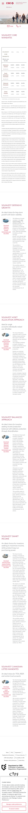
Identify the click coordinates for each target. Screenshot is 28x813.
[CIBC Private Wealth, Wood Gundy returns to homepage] (16, 3)
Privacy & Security (20, 755)
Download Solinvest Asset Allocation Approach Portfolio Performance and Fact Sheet (6, 344)
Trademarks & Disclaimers (8, 755)
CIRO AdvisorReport (8, 757)
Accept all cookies (14, 808)
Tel (20, 26)
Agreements (18, 752)
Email (11, 26)
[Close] (25, 779)
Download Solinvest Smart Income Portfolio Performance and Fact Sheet (6, 564)
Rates (7, 752)
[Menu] (3, 3)
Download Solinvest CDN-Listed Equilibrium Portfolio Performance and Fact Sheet (6, 691)
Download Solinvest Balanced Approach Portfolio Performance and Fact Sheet (6, 446)
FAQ (12, 752)
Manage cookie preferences (10, 760)
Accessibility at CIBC (19, 757)
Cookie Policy (21, 760)
